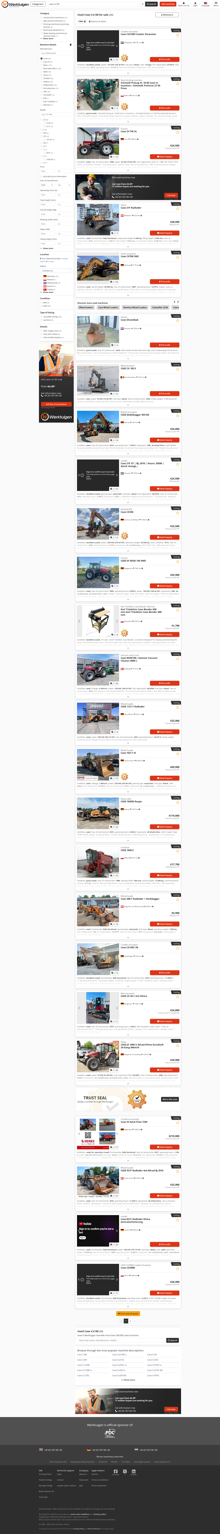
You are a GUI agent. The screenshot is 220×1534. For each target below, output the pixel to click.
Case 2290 (82, 1359)
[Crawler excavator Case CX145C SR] (98, 959)
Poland (50, 279)
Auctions (48, 320)
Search (152, 4)
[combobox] (56, 270)
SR (45, 143)
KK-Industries (50, 88)
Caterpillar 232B (160, 307)
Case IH (47, 62)
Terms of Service (94, 1529)
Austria (51, 286)
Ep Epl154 (103, 1462)
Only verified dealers (53, 337)
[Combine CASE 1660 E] (98, 862)
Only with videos (51, 334)
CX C (49, 126)
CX (45, 119)
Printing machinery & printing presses (56, 25)
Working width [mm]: (49, 219)
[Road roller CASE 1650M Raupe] (98, 813)
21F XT (50, 139)
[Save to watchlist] (177, 35)
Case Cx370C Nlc (155, 1370)
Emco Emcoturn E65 (58, 1462)
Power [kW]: (45, 229)
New (46, 302)
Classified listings (52, 316)
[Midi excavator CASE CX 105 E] (98, 380)
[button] (216, 4)
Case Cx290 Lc (119, 1370)
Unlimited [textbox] (47, 270)
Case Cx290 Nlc (119, 1375)
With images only (52, 331)
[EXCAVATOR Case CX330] (98, 524)
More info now (170, 1099)
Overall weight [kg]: (48, 210)
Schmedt (48, 95)
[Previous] (79, 46)
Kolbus (48, 81)
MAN (47, 71)
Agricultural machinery (54, 21)
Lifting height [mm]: (48, 239)
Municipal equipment (53, 30)
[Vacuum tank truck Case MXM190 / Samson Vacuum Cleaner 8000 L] (98, 669)
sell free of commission (56, 404)
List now (171, 195)
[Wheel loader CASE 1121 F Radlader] (98, 718)
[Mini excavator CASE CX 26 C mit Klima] (98, 1008)
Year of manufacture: (49, 180)
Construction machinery (55, 17)
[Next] (117, 46)
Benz (47, 65)
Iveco (47, 75)
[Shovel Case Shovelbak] (98, 331)
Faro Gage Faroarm (142, 1462)
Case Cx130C (83, 1375)
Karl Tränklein (50, 101)
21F (46, 136)
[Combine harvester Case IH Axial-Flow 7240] (98, 1133)
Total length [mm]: (48, 200)
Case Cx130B (83, 1365)
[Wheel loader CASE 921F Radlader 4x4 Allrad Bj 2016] (98, 1182)
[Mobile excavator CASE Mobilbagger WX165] (98, 426)
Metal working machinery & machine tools (55, 34)
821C (49, 153)
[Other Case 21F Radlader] (98, 219)
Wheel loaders (86, 307)
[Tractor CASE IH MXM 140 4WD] (98, 572)
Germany (52, 276)
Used (47, 306)
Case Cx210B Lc (119, 1354)
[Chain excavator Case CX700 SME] (98, 268)
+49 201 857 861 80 (53, 1450)
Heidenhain (50, 85)
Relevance (167, 14)
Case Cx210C (118, 1359)
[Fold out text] (128, 73)
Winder (114, 1462)
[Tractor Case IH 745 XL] (98, 143)
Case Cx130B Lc (84, 1370)
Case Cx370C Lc (154, 1365)
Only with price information (54, 176)
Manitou (48, 105)
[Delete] (142, 4)
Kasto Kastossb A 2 (162, 1462)
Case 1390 (82, 1354)
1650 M (50, 159)
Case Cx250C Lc (119, 1365)
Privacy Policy (79, 1529)
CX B (49, 123)
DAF (46, 91)
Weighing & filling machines (82, 1462)
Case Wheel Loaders (108, 307)
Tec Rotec (126, 1462)
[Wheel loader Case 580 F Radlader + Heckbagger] (98, 910)
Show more (129, 1380)
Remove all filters (98, 21)
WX (46, 133)
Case (47, 58)
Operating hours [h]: (49, 190)
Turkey (50, 289)
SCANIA (48, 78)
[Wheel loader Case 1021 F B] (98, 764)
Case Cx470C (153, 1375)
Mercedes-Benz (52, 68)
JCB (46, 98)
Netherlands (53, 283)
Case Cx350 (152, 1359)
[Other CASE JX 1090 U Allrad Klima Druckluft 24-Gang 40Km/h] (98, 1056)
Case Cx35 (152, 1354)
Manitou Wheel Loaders (135, 307)
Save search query (129, 1313)
